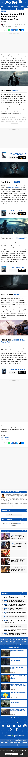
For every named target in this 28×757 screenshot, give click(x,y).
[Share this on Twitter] (17, 30)
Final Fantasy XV (19, 238)
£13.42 (16, 213)
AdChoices (15, 735)
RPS (23, 745)
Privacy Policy (9, 641)
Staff (11, 639)
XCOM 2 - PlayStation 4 (17, 211)
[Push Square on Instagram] (25, 726)
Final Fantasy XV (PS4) (17, 267)
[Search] (25, 2)
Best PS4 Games (5, 437)
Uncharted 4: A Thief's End (17, 369)
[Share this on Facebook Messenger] (22, 30)
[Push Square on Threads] (11, 730)
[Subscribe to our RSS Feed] (3, 726)
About (6, 639)
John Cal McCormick (6, 26)
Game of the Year (4, 9)
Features (3, 11)
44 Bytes (9, 735)
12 (9, 571)
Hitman (15, 91)
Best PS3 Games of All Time (7, 439)
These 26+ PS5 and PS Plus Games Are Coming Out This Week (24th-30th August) (15, 605)
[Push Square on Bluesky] (19, 726)
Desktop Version (21, 644)
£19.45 (16, 372)
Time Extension (22, 740)
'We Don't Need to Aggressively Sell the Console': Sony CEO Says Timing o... (15, 634)
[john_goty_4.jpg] (14, 170)
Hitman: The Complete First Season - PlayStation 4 (18, 153)
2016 (11, 9)
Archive (5, 644)
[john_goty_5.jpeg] (14, 78)
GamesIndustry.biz (12, 745)
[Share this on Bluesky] (12, 30)
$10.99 (11, 213)
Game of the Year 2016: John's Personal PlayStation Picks (12, 16)
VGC (6, 745)
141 (9, 539)
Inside (16, 294)
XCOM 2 (17, 182)
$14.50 (11, 372)
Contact (3, 641)
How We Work (16, 639)
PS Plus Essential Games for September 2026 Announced (15, 613)
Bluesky (15, 506)
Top (3, 639)
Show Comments (14, 515)
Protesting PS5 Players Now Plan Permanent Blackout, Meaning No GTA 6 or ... (14, 601)
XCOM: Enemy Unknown (14, 187)
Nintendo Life (8, 740)
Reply (21, 506)
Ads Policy (24, 641)
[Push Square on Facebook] (16, 730)
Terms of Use (17, 641)
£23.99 (16, 157)
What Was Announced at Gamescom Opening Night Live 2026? (15, 630)
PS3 (18, 9)
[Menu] (2, 2)
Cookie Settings (12, 644)
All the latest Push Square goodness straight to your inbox (14, 750)
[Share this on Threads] (20, 30)
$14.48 (11, 270)
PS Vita (22, 9)
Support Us (24, 639)
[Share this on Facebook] (14, 30)
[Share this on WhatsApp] (9, 30)
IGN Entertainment (21, 734)
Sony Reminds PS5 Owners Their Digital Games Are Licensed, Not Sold (15, 596)
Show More (14, 717)
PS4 (14, 9)
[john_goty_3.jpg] (14, 226)
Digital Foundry (4, 742)
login (18, 523)
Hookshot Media (9, 734)
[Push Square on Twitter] (14, 726)
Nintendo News (13, 742)
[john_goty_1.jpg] (14, 327)
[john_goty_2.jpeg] (14, 282)
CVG (19, 745)
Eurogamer (24, 742)
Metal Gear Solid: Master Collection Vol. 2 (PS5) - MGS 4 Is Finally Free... (14, 625)
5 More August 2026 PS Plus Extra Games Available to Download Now (13, 609)
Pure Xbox (15, 740)
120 (9, 555)
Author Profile (9, 506)
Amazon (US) (22, 157)
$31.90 (11, 157)
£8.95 (16, 270)
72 (9, 547)
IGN (19, 742)
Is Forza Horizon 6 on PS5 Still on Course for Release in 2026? (15, 617)
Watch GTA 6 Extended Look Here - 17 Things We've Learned (14, 621)
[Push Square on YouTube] (8, 726)
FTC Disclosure (14, 123)
